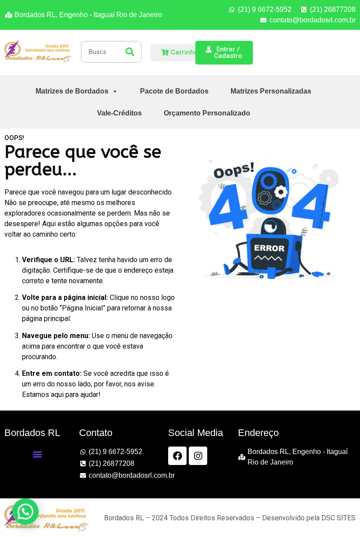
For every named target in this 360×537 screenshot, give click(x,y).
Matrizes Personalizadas (270, 91)
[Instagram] (198, 456)
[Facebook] (177, 456)
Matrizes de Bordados (72, 91)
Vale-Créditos (119, 113)
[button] (37, 454)
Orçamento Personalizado (207, 113)
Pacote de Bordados (174, 91)
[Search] (130, 52)
